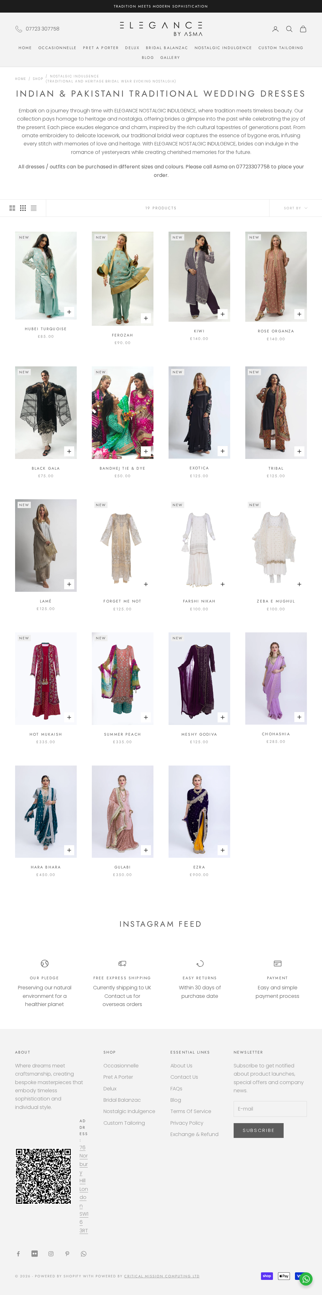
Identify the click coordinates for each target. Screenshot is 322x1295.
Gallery (170, 57)
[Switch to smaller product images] (23, 208)
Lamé (46, 601)
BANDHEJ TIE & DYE (123, 468)
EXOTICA (199, 468)
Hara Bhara (46, 867)
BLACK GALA (46, 468)
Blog (148, 57)
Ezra (199, 867)
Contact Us (184, 1077)
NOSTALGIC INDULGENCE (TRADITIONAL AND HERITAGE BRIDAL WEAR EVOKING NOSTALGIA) (111, 79)
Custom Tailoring (281, 48)
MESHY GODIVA (199, 734)
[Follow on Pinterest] (67, 1254)
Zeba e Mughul (276, 601)
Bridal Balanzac (167, 48)
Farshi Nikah (199, 601)
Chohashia (276, 734)
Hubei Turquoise (46, 329)
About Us (181, 1065)
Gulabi (122, 867)
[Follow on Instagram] (51, 1254)
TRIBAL (276, 468)
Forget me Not (122, 601)
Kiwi (199, 331)
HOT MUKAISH (46, 734)
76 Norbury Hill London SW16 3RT (84, 1189)
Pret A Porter (101, 48)
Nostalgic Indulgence (223, 48)
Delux (132, 48)
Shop (38, 78)
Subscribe (259, 1130)
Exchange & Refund (194, 1134)
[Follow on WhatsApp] (83, 1254)
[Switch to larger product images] (12, 208)
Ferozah (122, 335)
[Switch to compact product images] (33, 208)
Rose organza (276, 331)
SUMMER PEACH (122, 734)
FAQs (176, 1088)
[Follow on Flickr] (34, 1253)
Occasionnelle (57, 48)
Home (25, 48)
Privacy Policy (186, 1123)
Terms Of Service (190, 1111)
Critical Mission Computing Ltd (161, 1276)
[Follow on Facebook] (18, 1254)
